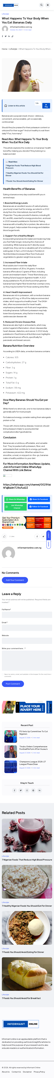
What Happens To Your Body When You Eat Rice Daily (25, 140)
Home (4, 49)
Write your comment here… (13, 648)
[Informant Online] (11, 5)
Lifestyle (13, 49)
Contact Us (16, 1072)
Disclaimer (27, 1072)
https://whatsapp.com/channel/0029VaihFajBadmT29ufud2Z (27, 486)
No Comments (10, 572)
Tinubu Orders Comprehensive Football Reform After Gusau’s (33, 747)
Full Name (6, 609)
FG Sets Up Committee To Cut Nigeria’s (33, 732)
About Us (6, 1072)
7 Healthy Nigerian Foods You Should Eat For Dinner (24, 174)
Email (5, 622)
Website (5, 635)
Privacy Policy (39, 1072)
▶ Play (46, 106)
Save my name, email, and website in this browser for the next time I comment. (27, 675)
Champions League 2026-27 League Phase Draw (32, 762)
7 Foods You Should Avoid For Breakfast (21, 998)
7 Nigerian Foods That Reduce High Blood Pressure (23, 166)
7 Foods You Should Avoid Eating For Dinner (24, 181)
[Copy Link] (12, 36)
